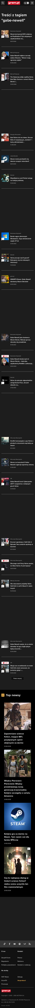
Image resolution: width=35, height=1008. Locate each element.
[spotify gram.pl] (19, 944)
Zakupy (20, 977)
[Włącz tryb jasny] (26, 3)
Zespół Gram (5, 958)
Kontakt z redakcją (24, 965)
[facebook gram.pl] (9, 944)
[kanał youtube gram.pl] (14, 944)
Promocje (4, 984)
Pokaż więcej (17, 678)
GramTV (4, 980)
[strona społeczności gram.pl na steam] (25, 944)
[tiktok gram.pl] (4, 944)
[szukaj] (3, 3)
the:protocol (22, 980)
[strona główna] (14, 3)
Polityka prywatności (8, 965)
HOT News (5, 977)
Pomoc (20, 958)
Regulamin (5, 961)
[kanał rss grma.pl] (30, 944)
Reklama (21, 961)
